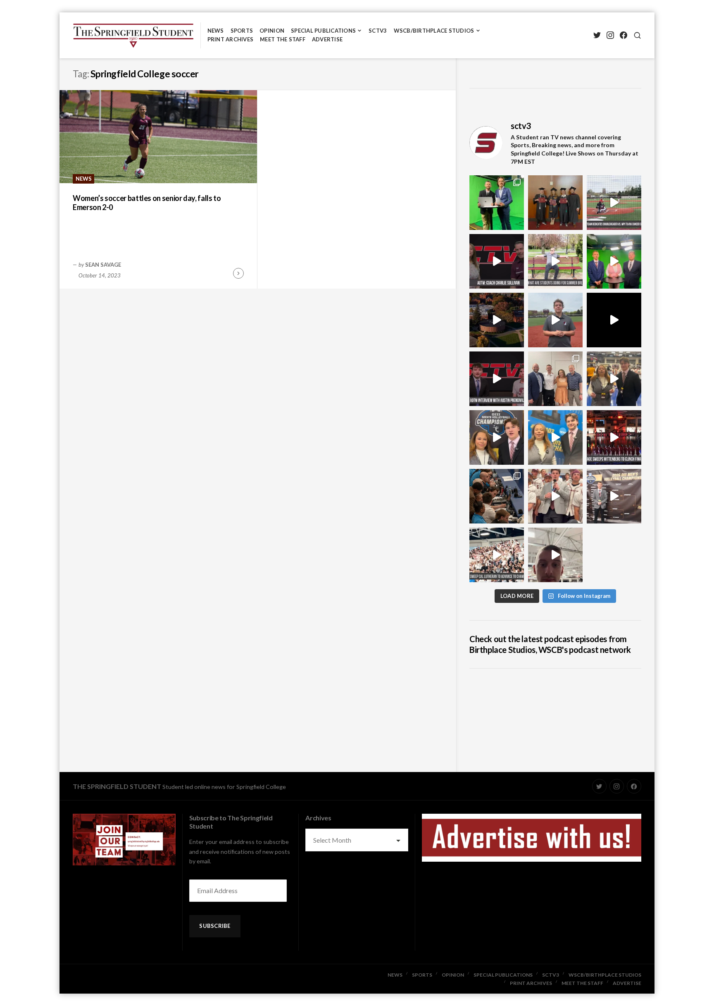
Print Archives (230, 39)
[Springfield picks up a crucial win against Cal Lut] (496, 555)
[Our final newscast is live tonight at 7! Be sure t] (614, 320)
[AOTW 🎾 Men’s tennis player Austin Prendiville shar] (496, 378)
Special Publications (323, 30)
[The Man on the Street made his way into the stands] (555, 496)
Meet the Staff (282, 39)
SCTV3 (378, 30)
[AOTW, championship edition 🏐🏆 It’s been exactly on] (496, 261)
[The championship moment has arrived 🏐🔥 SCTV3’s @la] (555, 437)
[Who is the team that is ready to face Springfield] (614, 496)
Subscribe (214, 925)
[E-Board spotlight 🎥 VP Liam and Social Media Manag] (555, 378)
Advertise (327, 39)
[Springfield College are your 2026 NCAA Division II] (614, 378)
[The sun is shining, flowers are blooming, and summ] (555, 261)
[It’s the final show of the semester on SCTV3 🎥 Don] (614, 261)
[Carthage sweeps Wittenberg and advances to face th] (614, 437)
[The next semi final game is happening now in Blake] (555, 555)
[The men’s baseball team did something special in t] (614, 202)
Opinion (271, 30)
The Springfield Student (117, 786)
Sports (242, 30)
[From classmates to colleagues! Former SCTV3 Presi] (496, 202)
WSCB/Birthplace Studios (434, 30)
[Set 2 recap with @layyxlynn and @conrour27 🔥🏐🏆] (496, 437)
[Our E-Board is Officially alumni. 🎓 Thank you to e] (555, 202)
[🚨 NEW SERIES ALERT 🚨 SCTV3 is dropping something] (496, 320)
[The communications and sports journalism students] (496, 496)
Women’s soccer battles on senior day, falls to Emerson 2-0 (147, 203)
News (215, 30)
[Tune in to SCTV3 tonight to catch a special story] (555, 320)
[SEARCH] (637, 35)
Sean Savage (103, 264)
